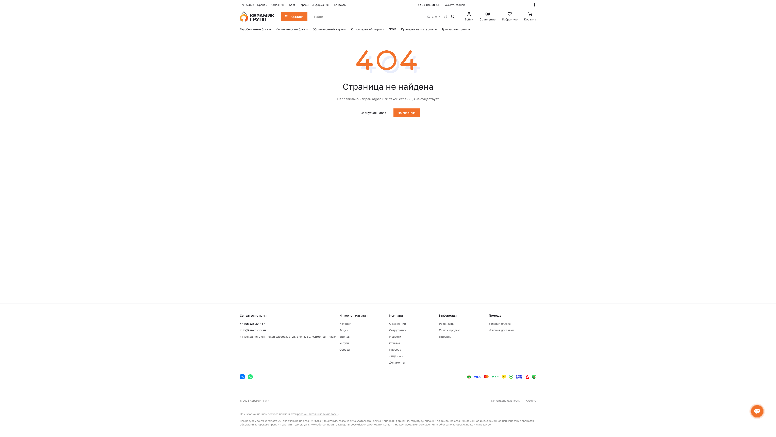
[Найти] (453, 16)
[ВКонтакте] (242, 376)
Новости (395, 336)
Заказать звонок (454, 4)
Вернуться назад (373, 113)
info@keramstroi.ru (253, 330)
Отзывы (394, 343)
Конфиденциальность (505, 400)
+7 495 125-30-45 (427, 4)
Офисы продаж (449, 330)
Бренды (344, 336)
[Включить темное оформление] (534, 4)
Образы (344, 349)
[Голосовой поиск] (446, 17)
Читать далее (482, 424)
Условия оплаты (500, 323)
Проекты (445, 336)
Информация (448, 315)
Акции (343, 330)
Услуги (344, 343)
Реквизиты (446, 323)
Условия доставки (501, 330)
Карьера (395, 349)
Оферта (531, 400)
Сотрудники (397, 330)
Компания (397, 315)
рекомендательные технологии (317, 414)
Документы (397, 362)
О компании (397, 323)
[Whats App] (250, 376)
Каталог (345, 323)
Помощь (495, 315)
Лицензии (396, 356)
